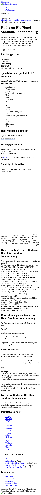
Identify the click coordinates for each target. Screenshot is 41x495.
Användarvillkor (11, 485)
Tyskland (8, 425)
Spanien (8, 433)
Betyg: (24, 363)
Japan (7, 449)
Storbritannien (10, 431)
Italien (7, 435)
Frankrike (8, 429)
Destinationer (10, 10)
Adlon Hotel (9, 461)
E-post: (30, 360)
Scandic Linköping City (14, 467)
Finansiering (9, 481)
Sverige (8, 417)
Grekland (8, 437)
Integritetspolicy (11, 483)
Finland (8, 423)
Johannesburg (26, 20)
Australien (9, 445)
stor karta (6, 157)
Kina (7, 447)
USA (7, 441)
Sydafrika (15, 20)
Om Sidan (9, 477)
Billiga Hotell (6, 20)
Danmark (8, 419)
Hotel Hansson (10, 459)
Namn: (3, 360)
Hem (7, 8)
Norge (7, 421)
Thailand (8, 443)
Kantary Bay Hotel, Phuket (15, 465)
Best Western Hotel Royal (14, 463)
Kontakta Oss (10, 479)
